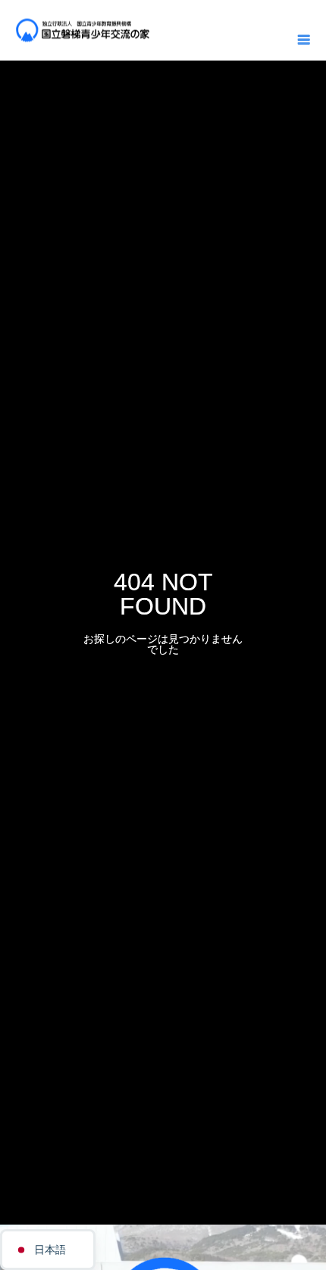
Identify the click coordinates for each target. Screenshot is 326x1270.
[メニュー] (303, 38)
